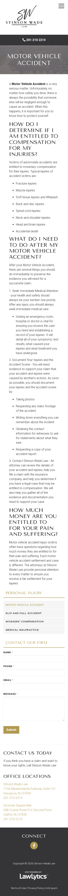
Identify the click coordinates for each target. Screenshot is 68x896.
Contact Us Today (27, 753)
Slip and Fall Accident (24, 613)
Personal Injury (24, 593)
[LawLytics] (34, 875)
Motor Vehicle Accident (25, 605)
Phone (8, 666)
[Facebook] (34, 845)
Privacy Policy (35, 888)
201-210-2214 (36, 40)
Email (8, 680)
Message (10, 694)
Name (8, 652)
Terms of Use (18, 888)
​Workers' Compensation (25, 621)
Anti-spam (51, 888)
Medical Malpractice (22, 630)
